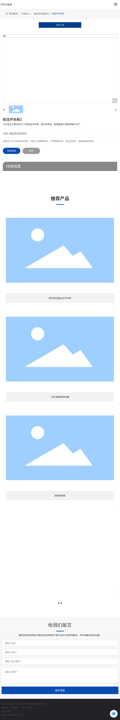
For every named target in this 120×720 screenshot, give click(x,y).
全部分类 (60, 25)
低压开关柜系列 (41, 13)
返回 (31, 151)
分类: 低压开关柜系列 (15, 133)
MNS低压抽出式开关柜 (60, 298)
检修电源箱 (60, 495)
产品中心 (25, 13)
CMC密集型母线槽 (60, 396)
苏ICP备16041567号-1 (12, 715)
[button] (58, 603)
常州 (23, 707)
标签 (29, 707)
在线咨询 (11, 151)
